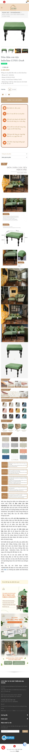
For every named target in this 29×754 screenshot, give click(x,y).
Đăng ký (25, 731)
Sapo (17, 751)
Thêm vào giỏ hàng (14, 100)
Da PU (14, 89)
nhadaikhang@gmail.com (21, 710)
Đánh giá (5, 67)
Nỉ (9, 89)
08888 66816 (9, 710)
